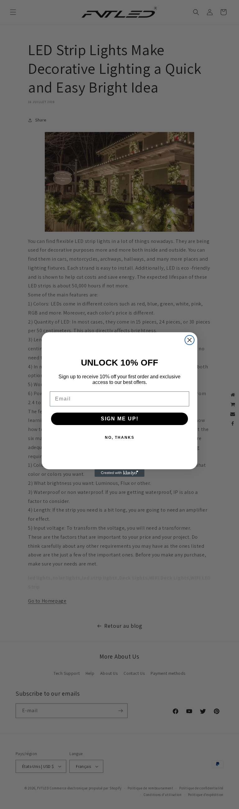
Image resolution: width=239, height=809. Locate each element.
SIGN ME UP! (119, 418)
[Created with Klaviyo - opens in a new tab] (119, 473)
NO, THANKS (119, 437)
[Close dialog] (189, 340)
